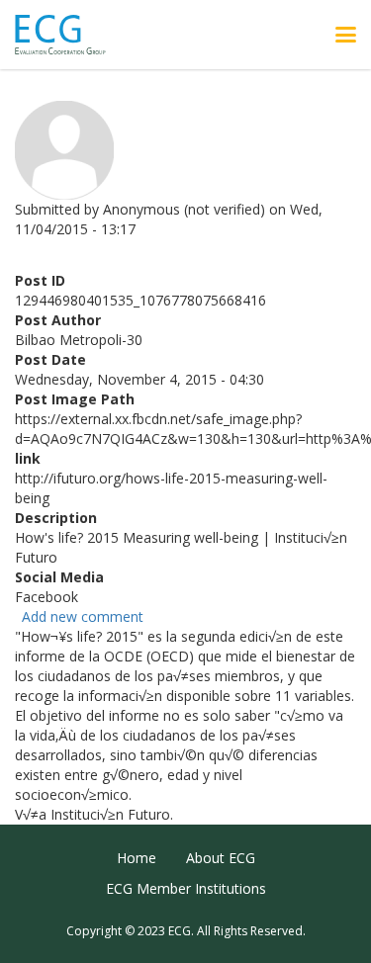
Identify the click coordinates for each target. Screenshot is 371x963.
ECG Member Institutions (186, 888)
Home (136, 857)
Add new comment (82, 616)
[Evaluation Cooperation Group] (68, 35)
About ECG (220, 857)
